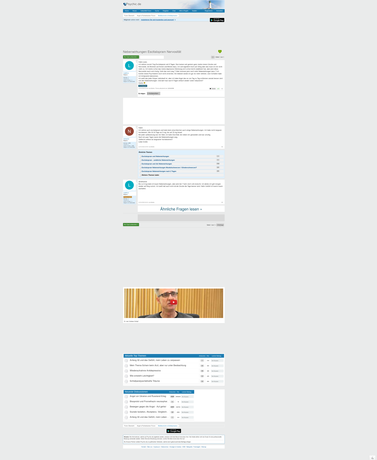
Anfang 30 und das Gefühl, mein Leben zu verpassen (155, 359)
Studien (194, 11)
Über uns (149, 447)
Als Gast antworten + (131, 57)
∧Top (372, 457)
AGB (184, 447)
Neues (135, 11)
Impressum (157, 447)
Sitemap (203, 447)
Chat (173, 11)
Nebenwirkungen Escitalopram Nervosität (152, 51)
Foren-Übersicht (129, 426)
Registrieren (209, 11)
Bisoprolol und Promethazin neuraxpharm (149, 401)
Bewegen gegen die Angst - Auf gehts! (148, 406)
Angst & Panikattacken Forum (146, 426)
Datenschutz (164, 447)
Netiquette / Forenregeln (193, 447)
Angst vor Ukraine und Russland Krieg (148, 396)
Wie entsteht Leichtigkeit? (142, 375)
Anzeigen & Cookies (175, 447)
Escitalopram (142, 86)
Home (127, 11)
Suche (157, 11)
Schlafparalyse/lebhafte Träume (145, 380)
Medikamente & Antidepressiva (167, 426)
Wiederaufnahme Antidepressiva (145, 370)
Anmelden (219, 11)
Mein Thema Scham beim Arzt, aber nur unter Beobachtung (158, 365)
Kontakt (143, 447)
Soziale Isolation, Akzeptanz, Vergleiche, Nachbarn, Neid (157, 411)
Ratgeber (166, 11)
